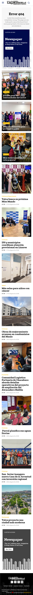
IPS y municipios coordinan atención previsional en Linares (14, 245)
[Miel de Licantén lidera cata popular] (16, 147)
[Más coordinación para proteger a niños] (16, 116)
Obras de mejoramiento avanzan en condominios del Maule (15, 334)
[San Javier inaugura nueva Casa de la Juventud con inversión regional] (16, 454)
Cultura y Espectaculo (9, 196)
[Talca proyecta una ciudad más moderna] (16, 499)
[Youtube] (22, 582)
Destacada (5, 517)
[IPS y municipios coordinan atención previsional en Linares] (16, 222)
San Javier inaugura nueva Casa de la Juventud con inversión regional (16, 476)
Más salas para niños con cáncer (15, 289)
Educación (6, 123)
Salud (3, 285)
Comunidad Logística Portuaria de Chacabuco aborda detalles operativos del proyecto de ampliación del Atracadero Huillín (15, 383)
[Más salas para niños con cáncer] (16, 268)
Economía (6, 92)
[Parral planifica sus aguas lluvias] (16, 410)
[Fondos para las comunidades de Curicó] (16, 85)
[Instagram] (15, 582)
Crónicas (6, 154)
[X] (18, 582)
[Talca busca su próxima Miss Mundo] (16, 178)
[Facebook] (12, 582)
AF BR (3, 204)
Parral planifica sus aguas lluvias (16, 432)
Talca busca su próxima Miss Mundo (15, 200)
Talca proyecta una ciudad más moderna (13, 521)
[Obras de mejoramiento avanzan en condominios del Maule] (16, 311)
